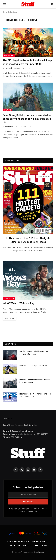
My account (41, 546)
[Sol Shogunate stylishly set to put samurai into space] (10, 355)
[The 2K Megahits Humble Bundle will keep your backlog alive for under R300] (28, 42)
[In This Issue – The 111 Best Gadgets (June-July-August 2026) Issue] (28, 200)
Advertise (28, 546)
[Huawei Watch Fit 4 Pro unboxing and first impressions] (10, 397)
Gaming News (9, 55)
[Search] (52, 4)
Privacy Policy (24, 511)
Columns (7, 110)
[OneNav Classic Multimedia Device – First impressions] (10, 383)
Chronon (40, 552)
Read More (9, 318)
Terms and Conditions (18, 542)
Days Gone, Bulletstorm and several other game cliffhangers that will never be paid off (27, 119)
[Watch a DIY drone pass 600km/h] (10, 369)
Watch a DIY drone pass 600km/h (33, 365)
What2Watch (9, 298)
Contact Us (14, 546)
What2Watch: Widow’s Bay (18, 303)
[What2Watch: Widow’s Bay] (28, 280)
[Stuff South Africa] (28, 4)
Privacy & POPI (39, 542)
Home (5, 12)
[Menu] (4, 4)
